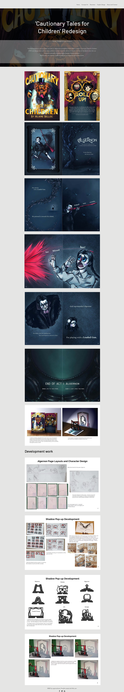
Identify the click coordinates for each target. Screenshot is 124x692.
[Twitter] (62, 691)
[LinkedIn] (64, 691)
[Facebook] (59, 691)
